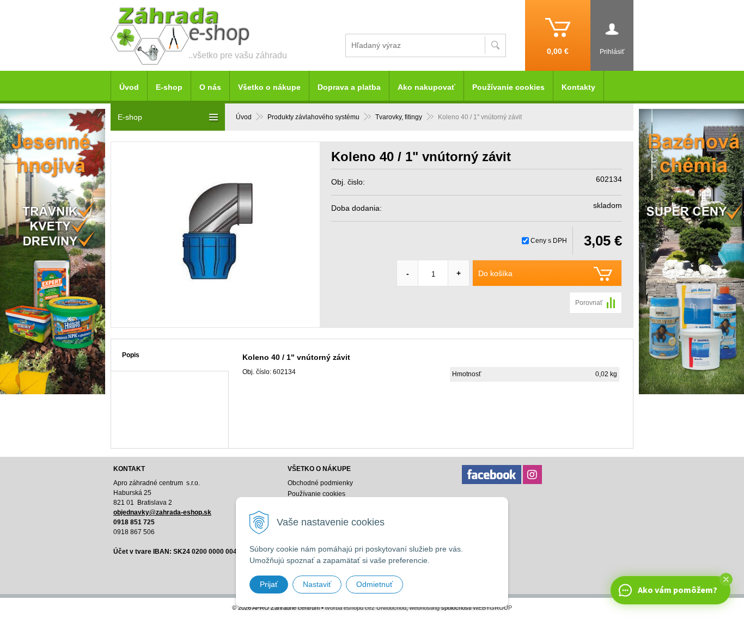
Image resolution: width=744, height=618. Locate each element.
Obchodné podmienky (320, 483)
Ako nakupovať (426, 87)
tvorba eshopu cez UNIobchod (365, 607)
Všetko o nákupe (269, 87)
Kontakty (578, 87)
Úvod (244, 117)
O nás (210, 87)
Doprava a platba (349, 87)
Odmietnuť (374, 584)
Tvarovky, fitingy (398, 117)
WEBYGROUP (492, 607)
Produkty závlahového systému (313, 117)
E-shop (169, 87)
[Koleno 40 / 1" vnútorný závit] (215, 234)
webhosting (425, 607)
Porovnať (589, 303)
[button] (726, 579)
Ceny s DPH (548, 240)
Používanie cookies (508, 87)
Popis (130, 355)
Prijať (269, 584)
